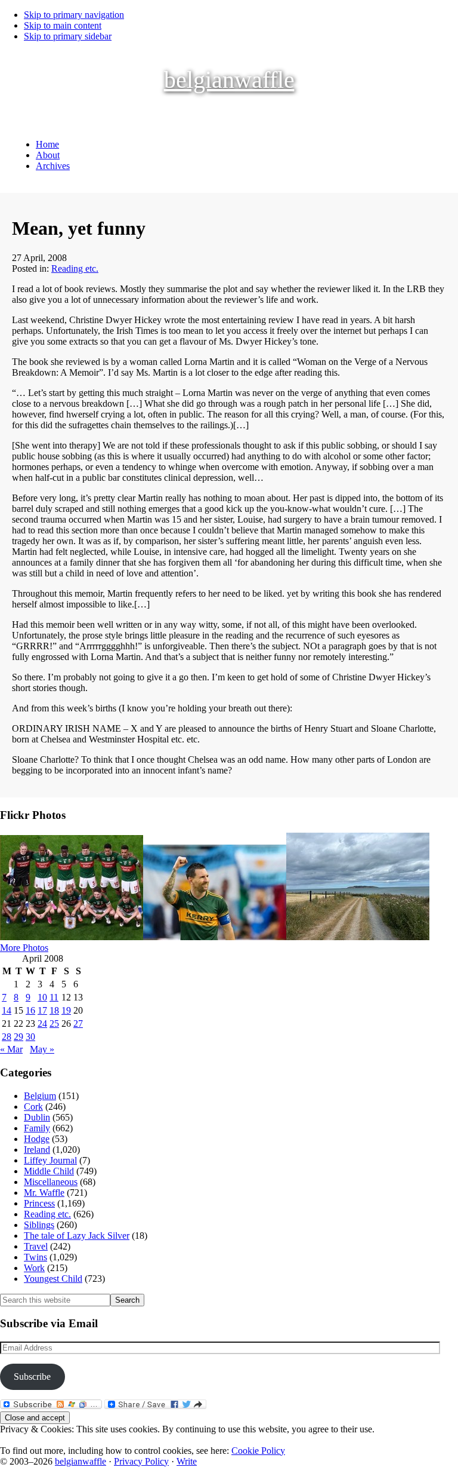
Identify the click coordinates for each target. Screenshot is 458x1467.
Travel (36, 1246)
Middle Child (49, 1171)
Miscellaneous (51, 1182)
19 (66, 1010)
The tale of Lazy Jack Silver (76, 1235)
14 (6, 1010)
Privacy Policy (141, 1461)
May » (42, 1049)
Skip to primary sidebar (68, 36)
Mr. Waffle (44, 1192)
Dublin (37, 1117)
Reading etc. (74, 268)
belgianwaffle (229, 79)
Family (37, 1128)
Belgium (40, 1096)
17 (42, 1010)
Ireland (37, 1149)
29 (18, 1037)
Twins (35, 1257)
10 (42, 997)
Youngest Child (53, 1278)
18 (54, 1010)
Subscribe (32, 1376)
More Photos (24, 948)
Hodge (36, 1139)
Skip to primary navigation (74, 15)
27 (78, 1023)
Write (187, 1461)
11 (53, 997)
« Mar (11, 1049)
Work (34, 1268)
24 (42, 1023)
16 (30, 1010)
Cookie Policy (258, 1450)
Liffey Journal (50, 1160)
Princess (39, 1203)
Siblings (39, 1225)
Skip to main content (62, 25)
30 (30, 1037)
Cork (33, 1106)
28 (6, 1037)
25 (54, 1023)
